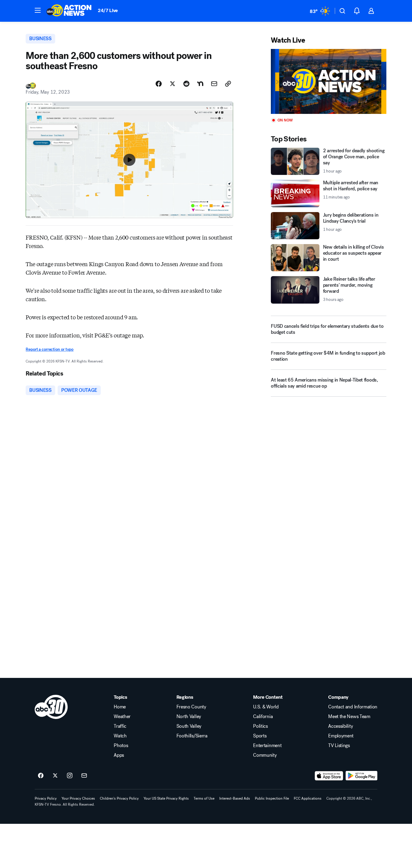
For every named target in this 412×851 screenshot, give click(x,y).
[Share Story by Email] (214, 84)
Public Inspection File (272, 798)
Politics (260, 726)
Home (120, 706)
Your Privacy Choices (78, 798)
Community (265, 755)
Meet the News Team (349, 716)
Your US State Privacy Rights (166, 798)
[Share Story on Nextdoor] (200, 84)
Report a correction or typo (49, 349)
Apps (119, 755)
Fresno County (191, 706)
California (263, 716)
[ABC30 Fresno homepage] (69, 11)
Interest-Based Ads (234, 798)
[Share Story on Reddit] (186, 84)
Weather (122, 716)
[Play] (328, 81)
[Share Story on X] (172, 84)
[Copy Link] (228, 84)
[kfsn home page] (51, 707)
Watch (120, 735)
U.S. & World (265, 706)
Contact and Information (352, 706)
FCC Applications (308, 798)
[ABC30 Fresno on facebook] (41, 776)
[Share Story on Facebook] (159, 84)
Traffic (120, 726)
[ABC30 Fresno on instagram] (70, 776)
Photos (121, 745)
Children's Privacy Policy (119, 798)
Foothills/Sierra (192, 735)
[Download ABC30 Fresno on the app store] (329, 776)
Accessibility (340, 726)
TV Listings (339, 745)
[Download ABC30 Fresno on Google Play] (361, 776)
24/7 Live (108, 10)
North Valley (188, 716)
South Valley (188, 726)
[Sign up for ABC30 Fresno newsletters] (84, 776)
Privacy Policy (46, 798)
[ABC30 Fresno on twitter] (55, 776)
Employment (340, 735)
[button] (37, 10)
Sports (259, 735)
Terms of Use (204, 798)
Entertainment (267, 745)
